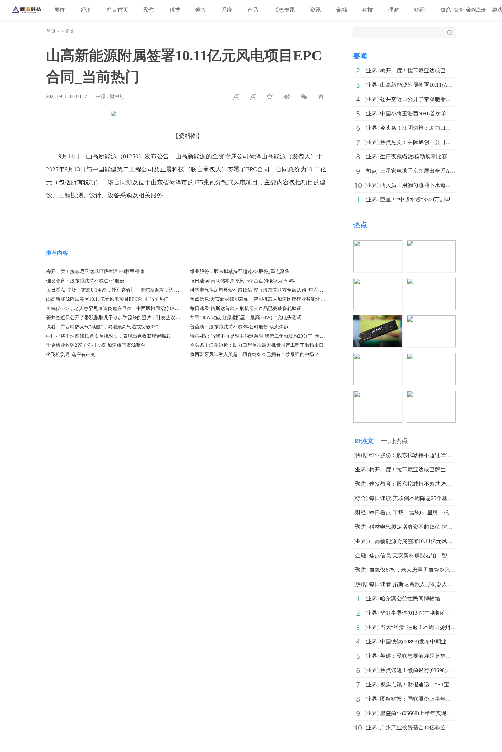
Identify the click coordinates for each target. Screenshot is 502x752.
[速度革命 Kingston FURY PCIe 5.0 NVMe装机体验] (377, 320)
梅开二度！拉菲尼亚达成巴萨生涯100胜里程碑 (95, 271)
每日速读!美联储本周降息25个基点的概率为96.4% (242, 280)
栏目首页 (117, 10)
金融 (341, 10)
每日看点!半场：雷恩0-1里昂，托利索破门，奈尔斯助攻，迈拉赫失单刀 (122, 290)
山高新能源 (100, 215)
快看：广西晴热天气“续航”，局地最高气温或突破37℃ (103, 326)
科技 (174, 10)
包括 (249, 215)
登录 (458, 9)
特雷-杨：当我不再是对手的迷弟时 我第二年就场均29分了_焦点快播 (262, 336)
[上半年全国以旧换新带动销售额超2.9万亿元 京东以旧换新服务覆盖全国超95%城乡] (431, 282)
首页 (51, 31)
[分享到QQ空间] (321, 97)
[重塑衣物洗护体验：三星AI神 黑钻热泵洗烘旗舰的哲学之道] (431, 395)
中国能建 (171, 215)
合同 (151, 215)
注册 (481, 9)
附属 (218, 215)
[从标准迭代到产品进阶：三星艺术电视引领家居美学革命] (377, 357)
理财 (393, 10)
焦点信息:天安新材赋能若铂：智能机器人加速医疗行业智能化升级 (260, 299)
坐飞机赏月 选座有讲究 (70, 354)
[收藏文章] (269, 97)
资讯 (315, 10)
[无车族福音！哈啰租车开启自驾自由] (377, 245)
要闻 (60, 10)
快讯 (360, 455)
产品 (252, 10)
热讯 (360, 584)
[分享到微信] (303, 97)
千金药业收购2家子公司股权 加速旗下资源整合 (95, 345)
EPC (191, 215)
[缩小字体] (235, 97)
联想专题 (284, 10)
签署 (204, 215)
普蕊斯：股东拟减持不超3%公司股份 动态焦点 (239, 326)
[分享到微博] (286, 97)
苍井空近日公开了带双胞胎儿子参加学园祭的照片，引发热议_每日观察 (121, 317)
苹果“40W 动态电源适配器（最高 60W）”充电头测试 (245, 317)
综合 (360, 498)
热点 (371, 171)
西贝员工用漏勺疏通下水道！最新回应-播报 (433, 185)
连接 (200, 10)
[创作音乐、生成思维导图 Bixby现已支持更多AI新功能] (431, 245)
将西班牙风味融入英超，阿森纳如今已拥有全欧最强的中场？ (254, 354)
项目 (137, 215)
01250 (234, 215)
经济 (86, 10)
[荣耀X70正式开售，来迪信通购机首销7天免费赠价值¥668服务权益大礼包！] (431, 357)
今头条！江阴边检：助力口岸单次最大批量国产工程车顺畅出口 (257, 345)
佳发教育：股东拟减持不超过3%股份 (85, 280)
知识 (445, 10)
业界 (371, 70)
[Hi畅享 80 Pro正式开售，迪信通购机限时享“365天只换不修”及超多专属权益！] (377, 395)
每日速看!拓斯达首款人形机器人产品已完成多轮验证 (246, 308)
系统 (226, 10)
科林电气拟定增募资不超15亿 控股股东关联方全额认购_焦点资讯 (258, 290)
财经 (419, 10)
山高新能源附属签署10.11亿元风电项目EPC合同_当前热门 (107, 299)
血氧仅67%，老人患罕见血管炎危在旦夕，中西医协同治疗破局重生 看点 (123, 308)
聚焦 (148, 10)
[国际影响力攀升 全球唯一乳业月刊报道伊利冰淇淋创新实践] (431, 320)
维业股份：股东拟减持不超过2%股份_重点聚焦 (240, 271)
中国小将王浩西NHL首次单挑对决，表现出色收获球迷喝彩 (108, 336)
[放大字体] (252, 97)
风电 (123, 215)
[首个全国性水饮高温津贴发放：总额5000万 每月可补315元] (377, 282)
